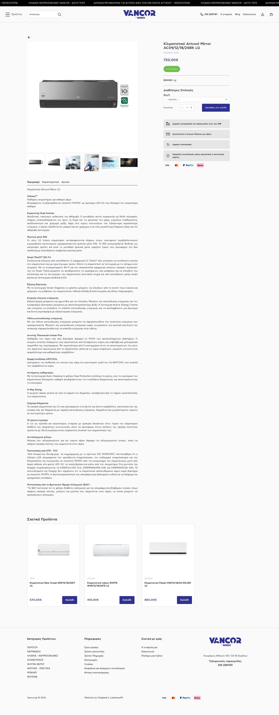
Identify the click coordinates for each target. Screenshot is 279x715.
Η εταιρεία (226, 14)
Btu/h (167, 95)
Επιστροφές (90, 660)
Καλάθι (69, 600)
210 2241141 (225, 665)
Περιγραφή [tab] (33, 182)
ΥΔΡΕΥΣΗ (32, 647)
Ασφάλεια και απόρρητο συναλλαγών (104, 668)
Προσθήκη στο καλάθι (216, 108)
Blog (237, 14)
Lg (174, 80)
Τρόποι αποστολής (94, 652)
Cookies (88, 664)
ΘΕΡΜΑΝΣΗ (34, 652)
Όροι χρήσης (91, 647)
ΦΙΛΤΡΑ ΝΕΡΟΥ (35, 664)
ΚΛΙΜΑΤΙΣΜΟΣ (35, 660)
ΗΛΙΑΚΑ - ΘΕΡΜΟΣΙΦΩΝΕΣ (42, 656)
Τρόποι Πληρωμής (93, 656)
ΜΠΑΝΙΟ (32, 673)
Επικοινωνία (249, 14)
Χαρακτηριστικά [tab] (50, 182)
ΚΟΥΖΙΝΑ (32, 677)
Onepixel (102, 698)
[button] (134, 97)
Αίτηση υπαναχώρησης (96, 673)
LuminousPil (116, 698)
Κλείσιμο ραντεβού (151, 656)
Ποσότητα (168, 108)
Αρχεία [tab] (65, 182)
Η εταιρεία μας (149, 647)
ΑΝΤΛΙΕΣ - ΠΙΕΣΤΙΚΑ (38, 668)
